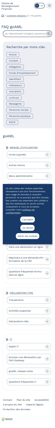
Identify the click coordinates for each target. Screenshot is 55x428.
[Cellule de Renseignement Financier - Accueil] (10, 6)
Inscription (15, 91)
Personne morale (18, 109)
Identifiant (15, 79)
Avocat (13, 54)
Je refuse (27, 227)
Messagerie (15, 103)
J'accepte (27, 219)
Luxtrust (14, 97)
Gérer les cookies (27, 236)
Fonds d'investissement (22, 73)
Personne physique (20, 116)
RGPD (12, 122)
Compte (13, 60)
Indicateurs (15, 85)
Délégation (15, 66)
